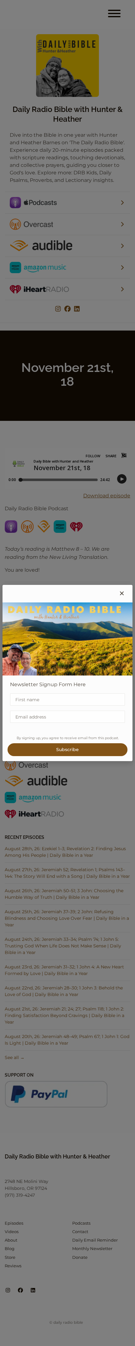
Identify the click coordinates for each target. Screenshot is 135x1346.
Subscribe (67, 749)
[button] (122, 593)
